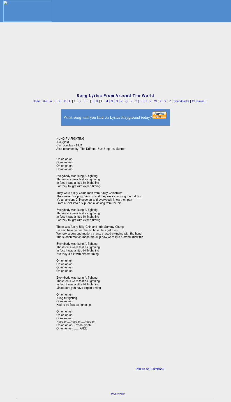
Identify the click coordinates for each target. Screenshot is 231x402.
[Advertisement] (115, 58)
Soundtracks (181, 101)
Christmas (198, 101)
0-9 (45, 101)
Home (36, 101)
